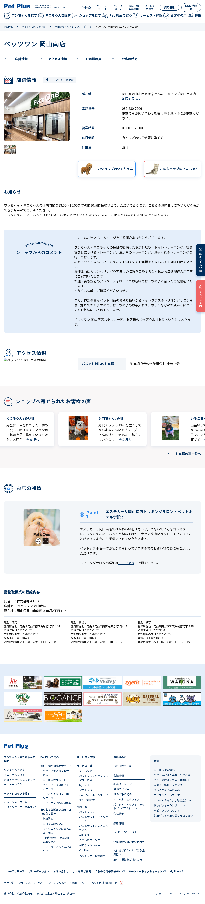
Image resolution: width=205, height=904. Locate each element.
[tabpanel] (37, 116)
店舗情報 (21, 59)
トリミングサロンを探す (18, 807)
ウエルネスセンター (91, 840)
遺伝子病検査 (87, 800)
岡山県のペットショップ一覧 (70, 27)
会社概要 (118, 813)
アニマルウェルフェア (126, 799)
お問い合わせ (191, 7)
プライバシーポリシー (31, 882)
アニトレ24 (85, 790)
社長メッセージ (122, 784)
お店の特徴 (130, 59)
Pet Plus (8, 26)
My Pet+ (84, 785)
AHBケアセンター (89, 845)
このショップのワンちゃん (113, 169)
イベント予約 (201, 298)
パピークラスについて (167, 810)
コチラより (126, 563)
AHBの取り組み (122, 794)
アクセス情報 (57, 59)
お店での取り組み (53, 823)
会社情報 (86, 7)
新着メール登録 (201, 262)
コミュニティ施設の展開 (57, 803)
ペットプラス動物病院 (92, 855)
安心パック (85, 770)
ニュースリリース (101, 8)
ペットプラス (87, 812)
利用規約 (9, 882)
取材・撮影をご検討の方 (127, 859)
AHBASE (84, 835)
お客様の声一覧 (122, 765)
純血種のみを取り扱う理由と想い (173, 815)
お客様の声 (93, 59)
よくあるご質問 (149, 8)
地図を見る (130, 99)
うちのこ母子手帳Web (167, 790)
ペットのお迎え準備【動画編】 (172, 780)
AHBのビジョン (122, 789)
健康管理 (48, 818)
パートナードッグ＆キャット (145, 871)
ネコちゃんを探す (14, 774)
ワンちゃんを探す (14, 769)
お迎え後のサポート (54, 779)
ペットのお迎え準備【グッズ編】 (173, 774)
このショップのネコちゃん (179, 169)
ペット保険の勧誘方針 (104, 882)
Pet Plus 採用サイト (125, 832)
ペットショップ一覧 (15, 802)
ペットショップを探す (34, 27)
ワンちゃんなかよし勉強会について (174, 800)
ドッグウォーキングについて (171, 805)
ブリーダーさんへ (117, 8)
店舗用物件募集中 (133, 8)
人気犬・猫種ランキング (168, 785)
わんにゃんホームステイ (93, 795)
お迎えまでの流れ (164, 769)
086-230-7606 (132, 108)
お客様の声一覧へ (188, 454)
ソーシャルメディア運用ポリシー (67, 882)
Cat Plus (84, 850)
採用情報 (169, 7)
